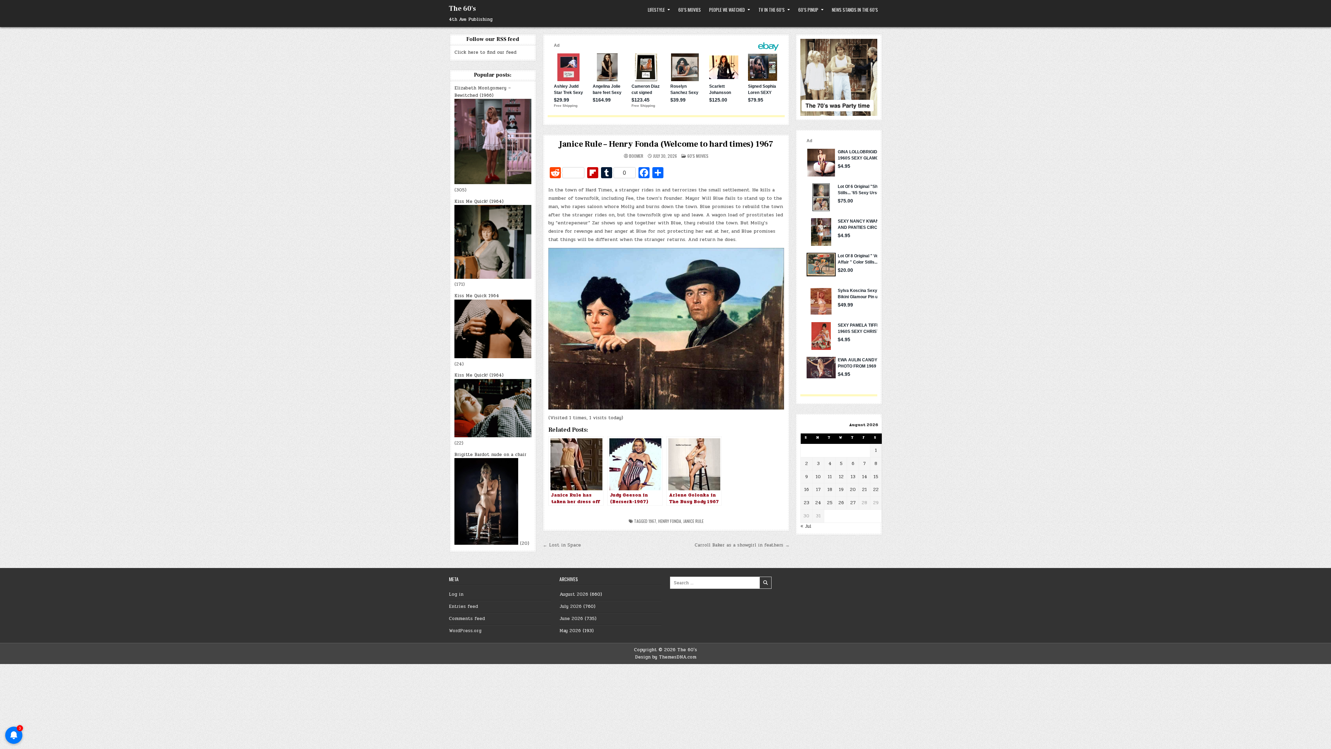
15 (875, 476)
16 (806, 489)
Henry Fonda (669, 521)
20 (853, 489)
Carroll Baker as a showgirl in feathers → (742, 545)
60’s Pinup (808, 9)
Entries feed (463, 606)
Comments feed (467, 618)
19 (841, 489)
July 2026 (570, 606)
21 (864, 489)
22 (876, 489)
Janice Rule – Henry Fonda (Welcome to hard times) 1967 (666, 144)
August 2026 (573, 594)
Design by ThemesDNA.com (665, 657)
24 (818, 502)
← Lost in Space (562, 545)
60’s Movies (689, 9)
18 (829, 489)
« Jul (805, 526)
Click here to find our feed (485, 52)
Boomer (636, 156)
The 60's (462, 8)
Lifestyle (656, 9)
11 (830, 476)
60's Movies (697, 156)
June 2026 (571, 618)
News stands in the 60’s (855, 9)
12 (841, 476)
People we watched (727, 9)
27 (853, 502)
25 (830, 502)
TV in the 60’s (771, 9)
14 (864, 476)
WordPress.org (465, 630)
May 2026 (570, 630)
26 (841, 502)
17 (818, 489)
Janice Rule (693, 521)
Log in (456, 594)
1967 (652, 521)
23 (806, 502)
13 (853, 476)
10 (818, 476)
